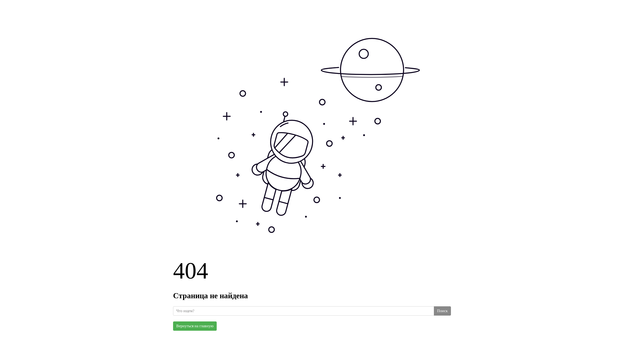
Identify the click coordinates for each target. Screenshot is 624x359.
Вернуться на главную (195, 326)
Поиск (442, 311)
